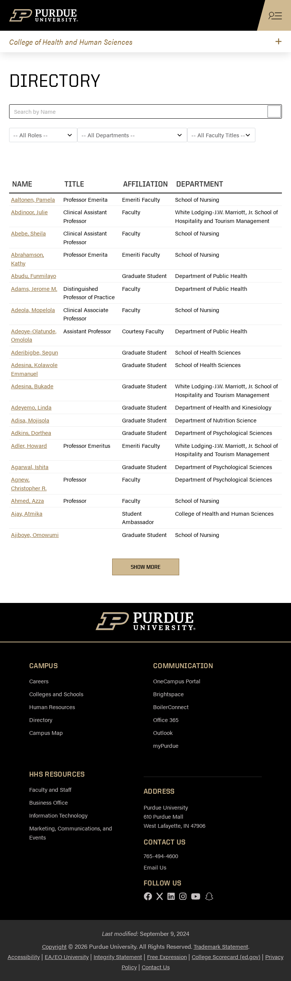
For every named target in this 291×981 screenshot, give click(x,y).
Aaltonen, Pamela (33, 199)
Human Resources (52, 707)
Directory (40, 720)
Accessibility (24, 957)
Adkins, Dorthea (31, 432)
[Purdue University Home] (145, 622)
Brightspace (168, 694)
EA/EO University (67, 957)
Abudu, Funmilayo (33, 275)
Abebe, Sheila (28, 233)
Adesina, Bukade (32, 386)
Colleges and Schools (56, 694)
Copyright (54, 946)
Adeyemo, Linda (31, 407)
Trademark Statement (221, 946)
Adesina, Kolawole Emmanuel (34, 369)
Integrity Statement (118, 957)
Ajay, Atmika (26, 513)
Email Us (155, 867)
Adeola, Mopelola (33, 310)
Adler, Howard (29, 445)
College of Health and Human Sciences (71, 41)
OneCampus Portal (176, 681)
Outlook (163, 732)
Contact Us (156, 967)
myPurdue (165, 745)
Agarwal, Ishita (29, 467)
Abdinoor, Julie (29, 212)
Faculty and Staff (50, 789)
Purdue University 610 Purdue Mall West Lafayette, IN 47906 (174, 816)
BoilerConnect (171, 707)
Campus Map (46, 732)
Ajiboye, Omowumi (35, 534)
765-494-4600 (161, 856)
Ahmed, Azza (27, 500)
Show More (146, 566)
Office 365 (165, 720)
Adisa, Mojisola (30, 420)
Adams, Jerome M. (34, 288)
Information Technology (58, 815)
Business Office (48, 802)
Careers (38, 681)
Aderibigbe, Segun (34, 352)
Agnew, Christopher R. (29, 483)
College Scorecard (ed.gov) (226, 957)
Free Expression (167, 957)
